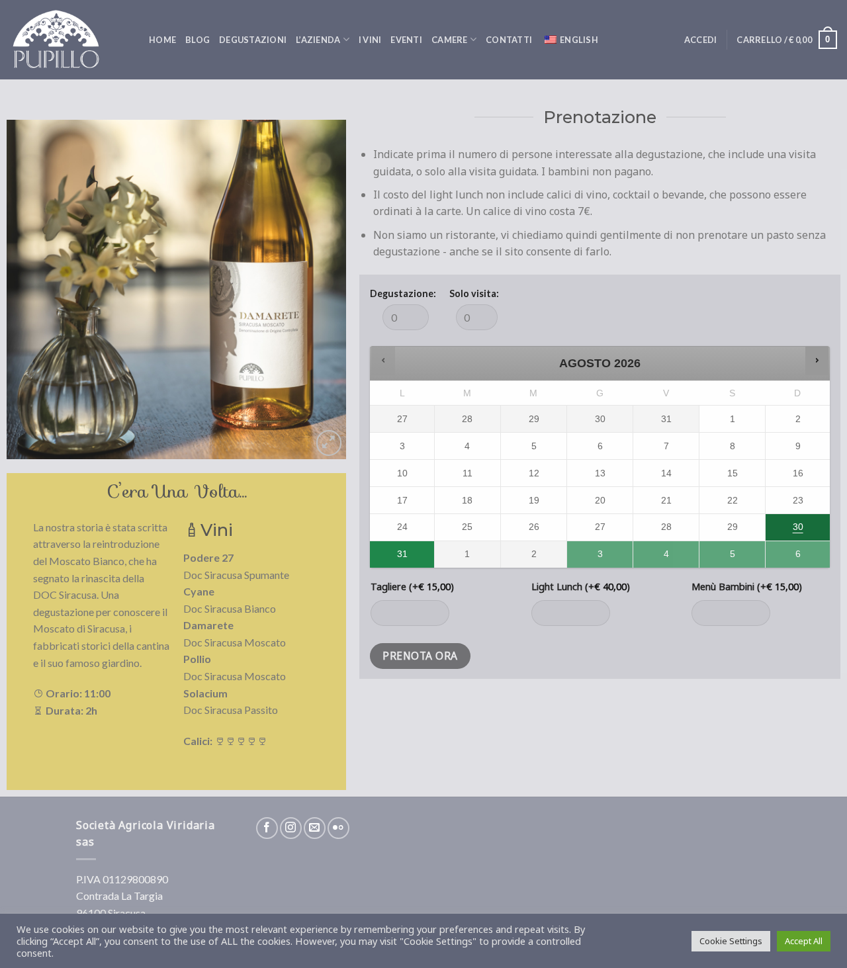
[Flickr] (338, 828)
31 (402, 554)
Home (162, 39)
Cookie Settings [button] (730, 941)
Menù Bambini (746, 586)
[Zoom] (329, 443)
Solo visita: (474, 293)
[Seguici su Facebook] (267, 828)
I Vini (370, 39)
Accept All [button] (804, 941)
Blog (197, 39)
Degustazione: (403, 293)
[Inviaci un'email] (315, 828)
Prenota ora (419, 655)
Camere (449, 39)
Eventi (406, 39)
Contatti (509, 39)
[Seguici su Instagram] (291, 828)
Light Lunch (580, 586)
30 (798, 526)
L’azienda (318, 39)
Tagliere (412, 586)
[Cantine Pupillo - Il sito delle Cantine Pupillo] (69, 39)
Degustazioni (253, 39)
